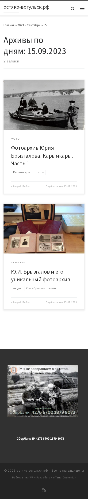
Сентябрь (34, 25)
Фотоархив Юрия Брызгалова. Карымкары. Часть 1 (42, 155)
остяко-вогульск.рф (32, 471)
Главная (9, 25)
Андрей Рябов (21, 186)
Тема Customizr (65, 477)
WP (32, 477)
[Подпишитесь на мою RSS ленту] (44, 490)
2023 (20, 25)
